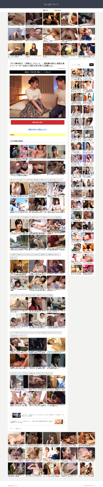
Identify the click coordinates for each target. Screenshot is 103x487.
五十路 (33, 295)
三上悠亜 (13, 254)
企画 (50, 180)
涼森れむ (43, 254)
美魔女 (50, 295)
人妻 (12, 295)
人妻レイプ (19, 217)
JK (42, 373)
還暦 (38, 295)
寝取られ (32, 373)
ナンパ (60, 180)
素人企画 (29, 180)
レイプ (12, 217)
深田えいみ (21, 254)
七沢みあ (36, 254)
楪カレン (57, 254)
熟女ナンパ (44, 180)
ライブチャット (22, 336)
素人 (55, 180)
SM (46, 373)
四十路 (27, 295)
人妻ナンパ (22, 180)
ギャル (12, 373)
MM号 (43, 332)
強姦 (44, 217)
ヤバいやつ (51, 217)
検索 (91, 64)
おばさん (44, 295)
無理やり (27, 217)
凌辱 (33, 217)
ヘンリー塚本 (14, 332)
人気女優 (13, 336)
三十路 (21, 295)
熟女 (16, 295)
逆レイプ (38, 217)
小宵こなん (29, 254)
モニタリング (51, 332)
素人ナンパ (14, 180)
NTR (38, 373)
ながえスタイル (24, 332)
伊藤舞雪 (50, 254)
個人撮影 (36, 180)
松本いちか (14, 258)
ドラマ (59, 332)
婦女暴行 (58, 217)
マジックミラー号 (35, 332)
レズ (51, 373)
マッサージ (19, 373)
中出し (26, 373)
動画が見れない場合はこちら (38, 129)
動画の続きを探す (38, 122)
